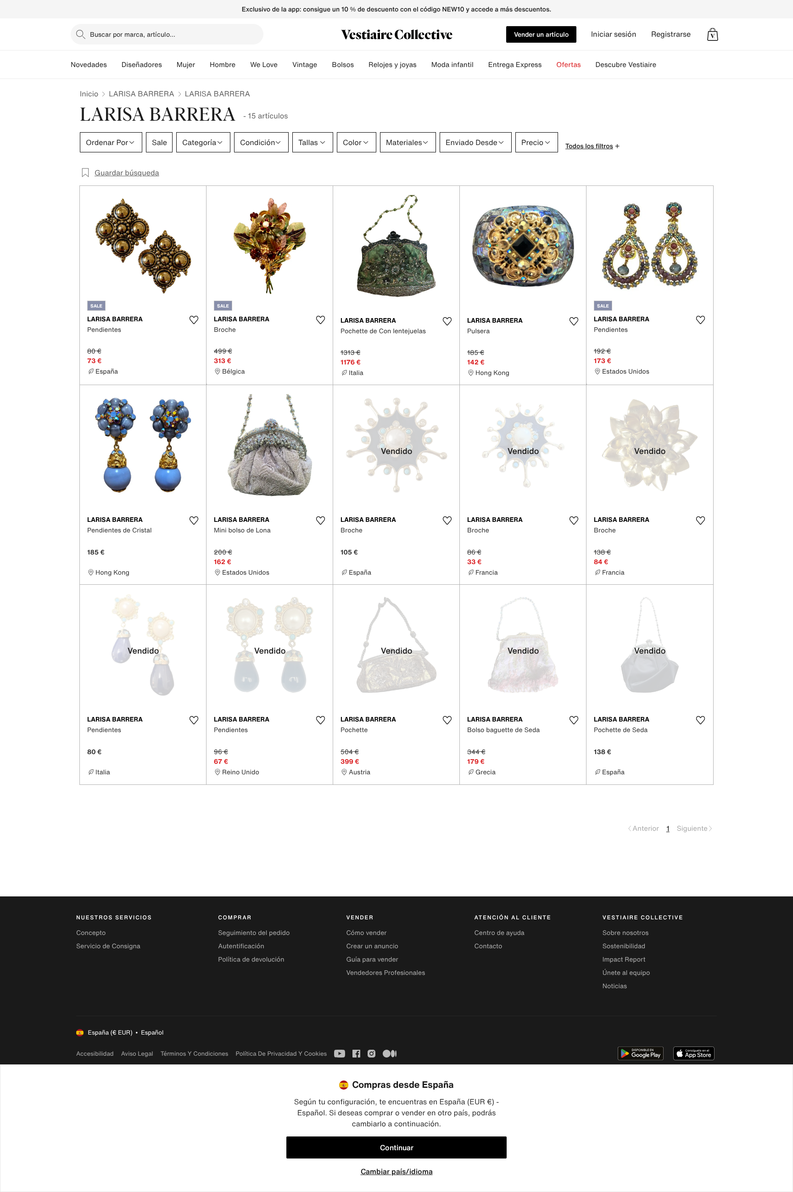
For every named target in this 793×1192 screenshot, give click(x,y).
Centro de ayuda (500, 933)
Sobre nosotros (626, 933)
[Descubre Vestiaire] (663, 64)
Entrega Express (515, 65)
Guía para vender (372, 959)
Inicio (89, 93)
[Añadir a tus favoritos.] (193, 319)
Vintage (304, 65)
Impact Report (624, 959)
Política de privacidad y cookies (281, 1053)
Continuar (396, 1147)
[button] (712, 34)
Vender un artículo (541, 34)
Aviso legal (137, 1053)
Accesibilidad (95, 1053)
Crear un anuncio (372, 946)
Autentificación (241, 946)
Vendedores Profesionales (385, 973)
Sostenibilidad (624, 946)
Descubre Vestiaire (626, 65)
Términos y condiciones (195, 1053)
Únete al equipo (626, 973)
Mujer (186, 65)
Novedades (89, 65)
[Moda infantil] (481, 64)
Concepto (91, 933)
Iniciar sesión (614, 34)
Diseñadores (142, 65)
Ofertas (568, 65)
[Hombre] (242, 64)
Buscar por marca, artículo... (132, 34)
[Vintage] (324, 64)
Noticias (615, 986)
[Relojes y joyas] (424, 64)
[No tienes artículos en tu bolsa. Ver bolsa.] (712, 34)
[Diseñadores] (169, 64)
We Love (264, 65)
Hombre (222, 65)
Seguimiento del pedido (254, 933)
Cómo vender (366, 933)
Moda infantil (452, 65)
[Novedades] (114, 64)
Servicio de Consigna (108, 946)
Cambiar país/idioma (397, 1171)
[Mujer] (202, 64)
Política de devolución (251, 959)
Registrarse (671, 34)
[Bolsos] (361, 64)
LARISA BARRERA (141, 93)
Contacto (489, 946)
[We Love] (285, 64)
